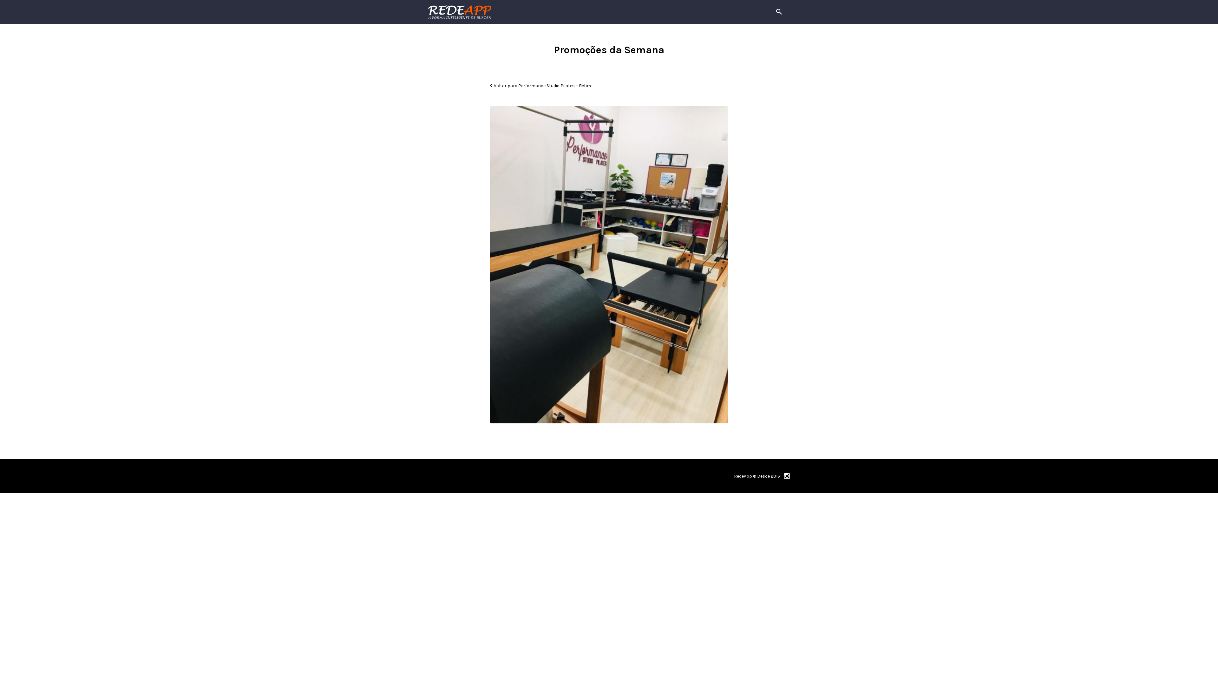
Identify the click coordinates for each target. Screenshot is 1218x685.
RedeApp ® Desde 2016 (757, 476)
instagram (787, 476)
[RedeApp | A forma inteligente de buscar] (528, 12)
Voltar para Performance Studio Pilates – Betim (542, 85)
